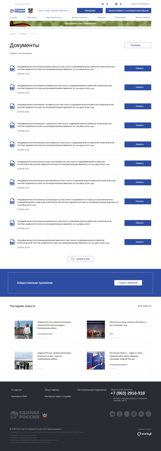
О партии (13, 17)
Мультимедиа (120, 17)
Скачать (140, 68)
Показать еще (83, 259)
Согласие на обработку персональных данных (29, 443)
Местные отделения (79, 17)
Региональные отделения (92, 390)
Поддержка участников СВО (80, 24)
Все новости (144, 306)
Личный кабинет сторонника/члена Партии (128, 10)
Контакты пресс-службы (58, 396)
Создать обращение (128, 283)
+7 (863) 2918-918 (128, 393)
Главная (13, 34)
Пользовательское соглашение (23, 435)
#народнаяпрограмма (45, 334)
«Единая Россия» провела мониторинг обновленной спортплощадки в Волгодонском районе (54, 325)
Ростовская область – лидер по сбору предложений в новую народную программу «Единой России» (126, 356)
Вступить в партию (143, 17)
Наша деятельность (54, 17)
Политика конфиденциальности (23, 438)
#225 (111, 334)
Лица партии (32, 17)
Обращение (90, 10)
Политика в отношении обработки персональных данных (34, 440)
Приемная (101, 17)
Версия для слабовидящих (140, 4)
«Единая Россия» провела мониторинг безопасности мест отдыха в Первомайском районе (54, 356)
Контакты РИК (19, 396)
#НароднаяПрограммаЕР (118, 365)
